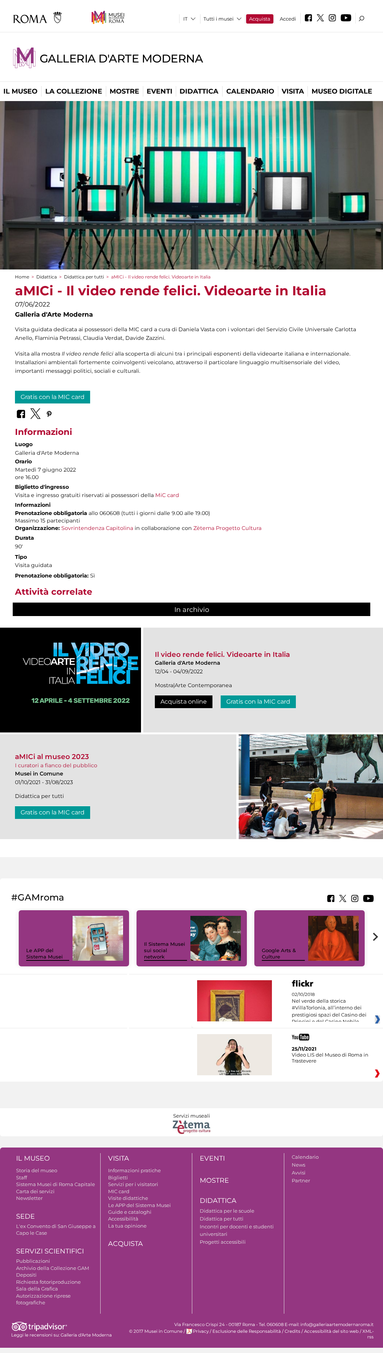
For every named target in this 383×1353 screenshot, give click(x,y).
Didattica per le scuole (227, 1211)
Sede (25, 1216)
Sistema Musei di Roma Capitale (55, 1184)
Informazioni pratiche (134, 1170)
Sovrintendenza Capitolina (97, 528)
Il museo (20, 91)
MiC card (167, 495)
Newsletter (29, 1198)
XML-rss (368, 1334)
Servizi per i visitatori (133, 1184)
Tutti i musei (218, 19)
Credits (292, 1331)
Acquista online (183, 701)
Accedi (288, 19)
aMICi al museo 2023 (52, 756)
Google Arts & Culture (279, 953)
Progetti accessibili (223, 1242)
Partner (301, 1180)
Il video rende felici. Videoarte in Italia (222, 654)
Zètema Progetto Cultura (227, 528)
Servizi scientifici (50, 1251)
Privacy (201, 1331)
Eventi (159, 91)
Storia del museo (36, 1170)
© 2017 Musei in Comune (156, 1331)
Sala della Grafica (37, 1289)
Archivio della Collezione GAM (52, 1268)
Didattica (199, 91)
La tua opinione (127, 1226)
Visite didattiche (128, 1198)
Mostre (124, 91)
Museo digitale (342, 91)
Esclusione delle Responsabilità (246, 1331)
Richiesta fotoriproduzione (48, 1282)
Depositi (26, 1275)
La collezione (73, 91)
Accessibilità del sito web (331, 1331)
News (298, 1165)
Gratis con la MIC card (53, 396)
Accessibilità (123, 1219)
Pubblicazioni (33, 1261)
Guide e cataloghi (129, 1212)
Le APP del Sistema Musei (44, 953)
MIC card (118, 1191)
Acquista (259, 19)
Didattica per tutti (84, 277)
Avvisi (299, 1173)
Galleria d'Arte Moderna (121, 58)
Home (22, 277)
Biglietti (118, 1177)
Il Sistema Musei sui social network (164, 950)
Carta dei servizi (35, 1191)
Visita (293, 91)
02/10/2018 (329, 1008)
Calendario (250, 91)
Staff (21, 1177)
